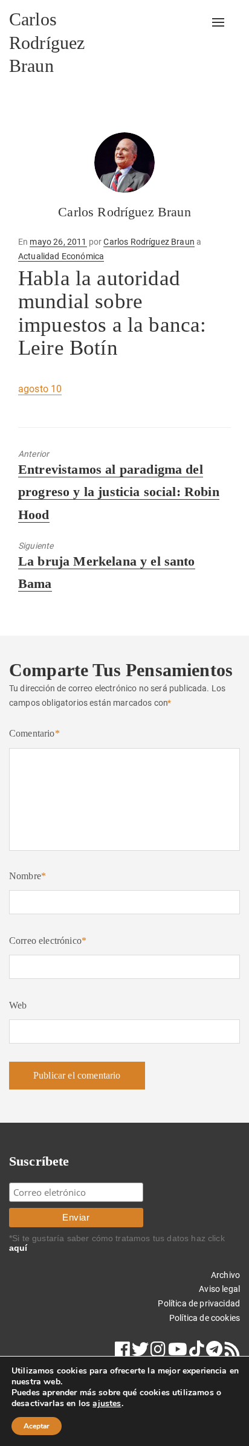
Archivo (225, 1275)
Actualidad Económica (61, 256)
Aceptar (37, 1426)
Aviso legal (219, 1289)
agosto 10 (40, 389)
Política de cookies (204, 1318)
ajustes (106, 1403)
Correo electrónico (47, 940)
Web (18, 1005)
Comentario (34, 733)
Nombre (27, 876)
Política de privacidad (199, 1303)
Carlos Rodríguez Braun (47, 42)
